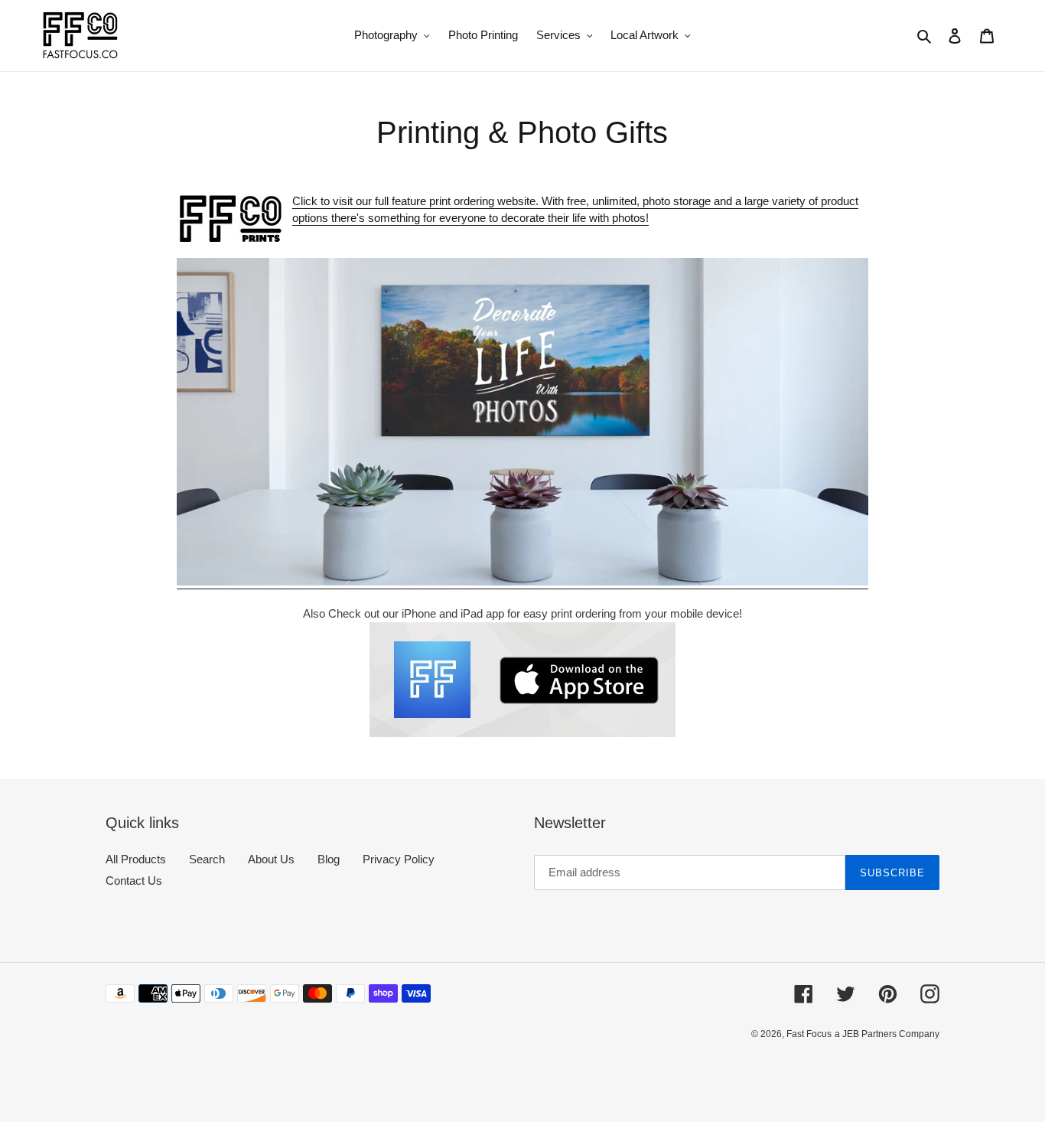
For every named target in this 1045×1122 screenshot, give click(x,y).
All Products (136, 859)
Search (207, 859)
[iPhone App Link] (522, 679)
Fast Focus (809, 1034)
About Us (271, 859)
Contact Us (134, 880)
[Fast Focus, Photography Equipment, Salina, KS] (163, 1068)
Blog (328, 859)
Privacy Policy (399, 859)
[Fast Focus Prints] (522, 582)
